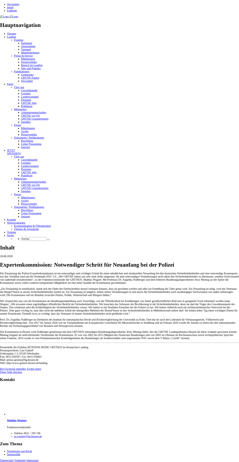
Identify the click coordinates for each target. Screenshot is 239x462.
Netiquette (20, 460)
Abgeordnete (28, 46)
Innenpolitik (13, 454)
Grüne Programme (31, 144)
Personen (26, 99)
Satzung (25, 147)
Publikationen (21, 71)
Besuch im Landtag (32, 65)
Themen (11, 33)
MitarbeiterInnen (30, 52)
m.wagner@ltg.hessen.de (28, 436)
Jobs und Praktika (31, 68)
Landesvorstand (29, 96)
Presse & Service (23, 55)
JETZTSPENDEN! (14, 152)
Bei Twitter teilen (31, 368)
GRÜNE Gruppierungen (34, 118)
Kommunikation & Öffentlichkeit (32, 225)
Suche (10, 235)
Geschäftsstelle (29, 90)
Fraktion (18, 40)
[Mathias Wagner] (22, 414)
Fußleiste (12, 10)
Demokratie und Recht (19, 451)
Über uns (19, 87)
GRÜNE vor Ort (30, 115)
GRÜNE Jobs (29, 103)
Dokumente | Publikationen (29, 137)
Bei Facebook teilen (11, 368)
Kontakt (11, 219)
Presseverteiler (29, 62)
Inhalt (10, 7)
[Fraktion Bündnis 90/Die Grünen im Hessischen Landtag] (9, 16)
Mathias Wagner (17, 420)
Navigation (13, 4)
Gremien (26, 93)
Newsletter (27, 80)
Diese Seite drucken (11, 372)
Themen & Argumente (26, 229)
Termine (11, 232)
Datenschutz (7, 460)
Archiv (25, 131)
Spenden (26, 121)
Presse (17, 125)
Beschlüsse (27, 140)
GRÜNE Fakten (30, 77)
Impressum (32, 460)
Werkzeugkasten (16, 222)
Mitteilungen (28, 58)
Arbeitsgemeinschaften (33, 112)
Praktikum (26, 106)
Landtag (11, 36)
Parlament (26, 43)
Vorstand (26, 49)
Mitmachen (20, 109)
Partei (10, 84)
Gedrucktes (27, 74)
